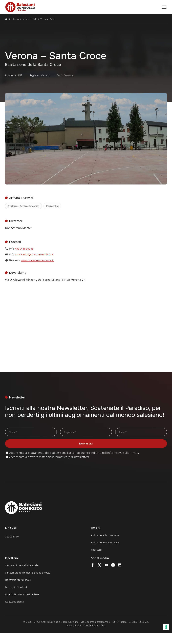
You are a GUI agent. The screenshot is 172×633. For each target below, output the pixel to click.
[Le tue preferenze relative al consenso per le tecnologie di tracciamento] (166, 627)
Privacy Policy (74, 625)
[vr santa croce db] (86, 95)
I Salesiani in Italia (20, 19)
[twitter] (99, 565)
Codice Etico (12, 536)
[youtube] (106, 565)
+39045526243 (24, 248)
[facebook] (92, 565)
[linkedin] (119, 565)
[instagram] (113, 565)
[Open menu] (164, 7)
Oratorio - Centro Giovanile (23, 206)
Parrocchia (52, 206)
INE (34, 19)
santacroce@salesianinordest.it (34, 254)
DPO (102, 625)
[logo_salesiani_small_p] (20, 3)
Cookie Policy (90, 625)
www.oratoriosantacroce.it (37, 260)
